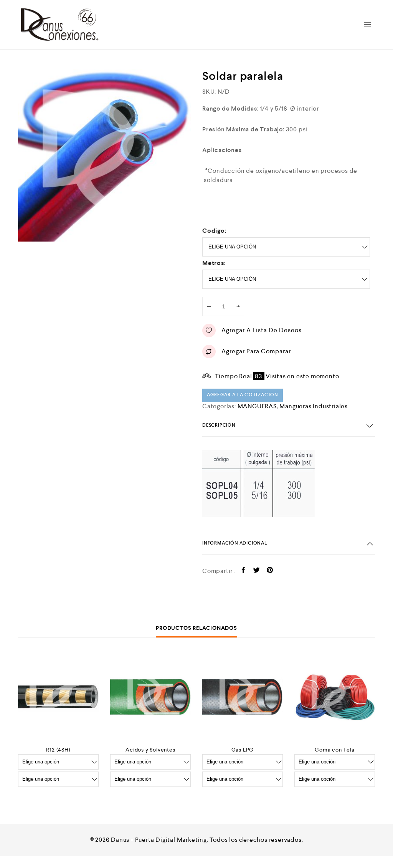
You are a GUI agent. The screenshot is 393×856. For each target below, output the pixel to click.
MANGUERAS (257, 406)
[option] (104, 155)
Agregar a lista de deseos (261, 330)
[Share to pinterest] (270, 571)
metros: (214, 263)
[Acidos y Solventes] (150, 697)
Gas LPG (242, 749)
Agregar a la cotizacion (243, 395)
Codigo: (214, 231)
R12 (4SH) (58, 749)
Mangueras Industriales (313, 406)
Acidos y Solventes (150, 749)
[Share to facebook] (243, 571)
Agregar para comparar (256, 351)
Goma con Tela (334, 749)
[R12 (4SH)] (58, 697)
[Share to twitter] (257, 571)
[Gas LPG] (242, 697)
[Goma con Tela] (334, 697)
